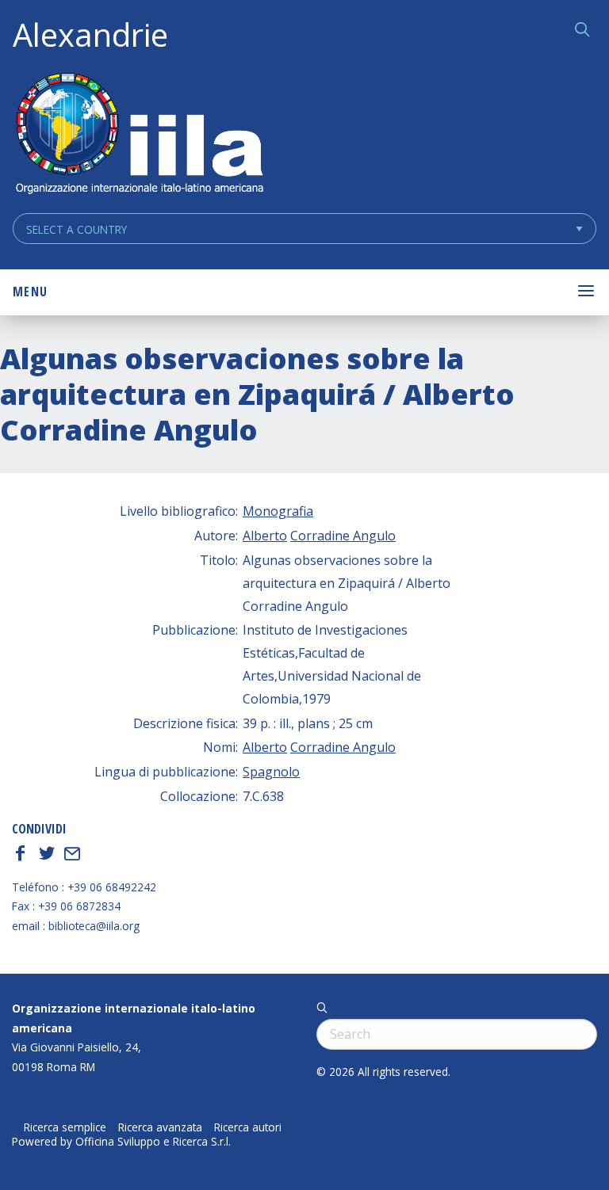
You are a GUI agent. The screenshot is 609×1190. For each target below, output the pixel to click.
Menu (30, 291)
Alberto (265, 535)
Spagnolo (271, 771)
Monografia (278, 511)
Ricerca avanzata (160, 1127)
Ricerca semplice (65, 1127)
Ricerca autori (248, 1127)
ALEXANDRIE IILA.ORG (139, 135)
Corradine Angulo (343, 535)
